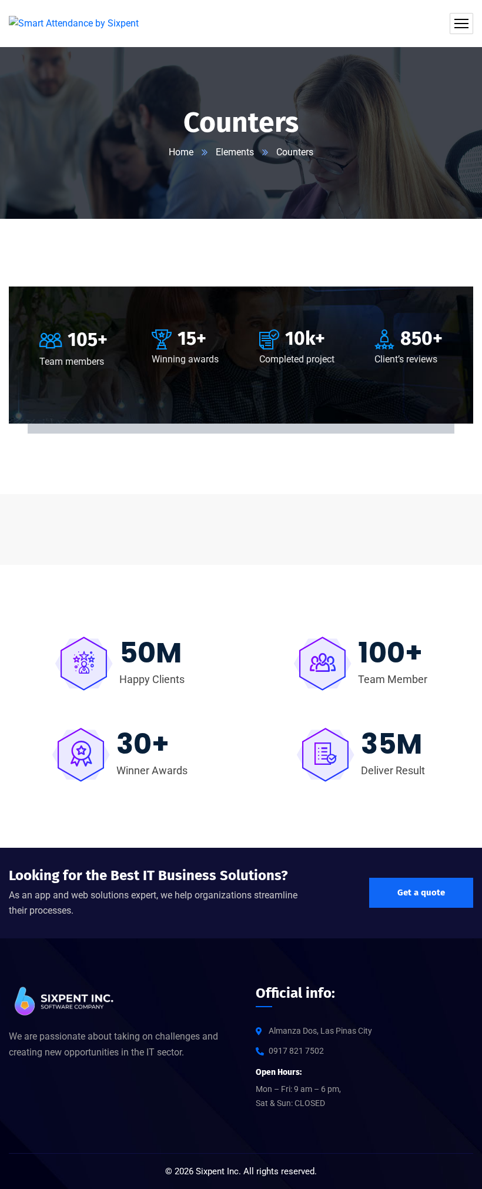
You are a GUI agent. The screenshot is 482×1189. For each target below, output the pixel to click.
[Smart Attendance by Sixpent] (74, 24)
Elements (235, 152)
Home (181, 152)
